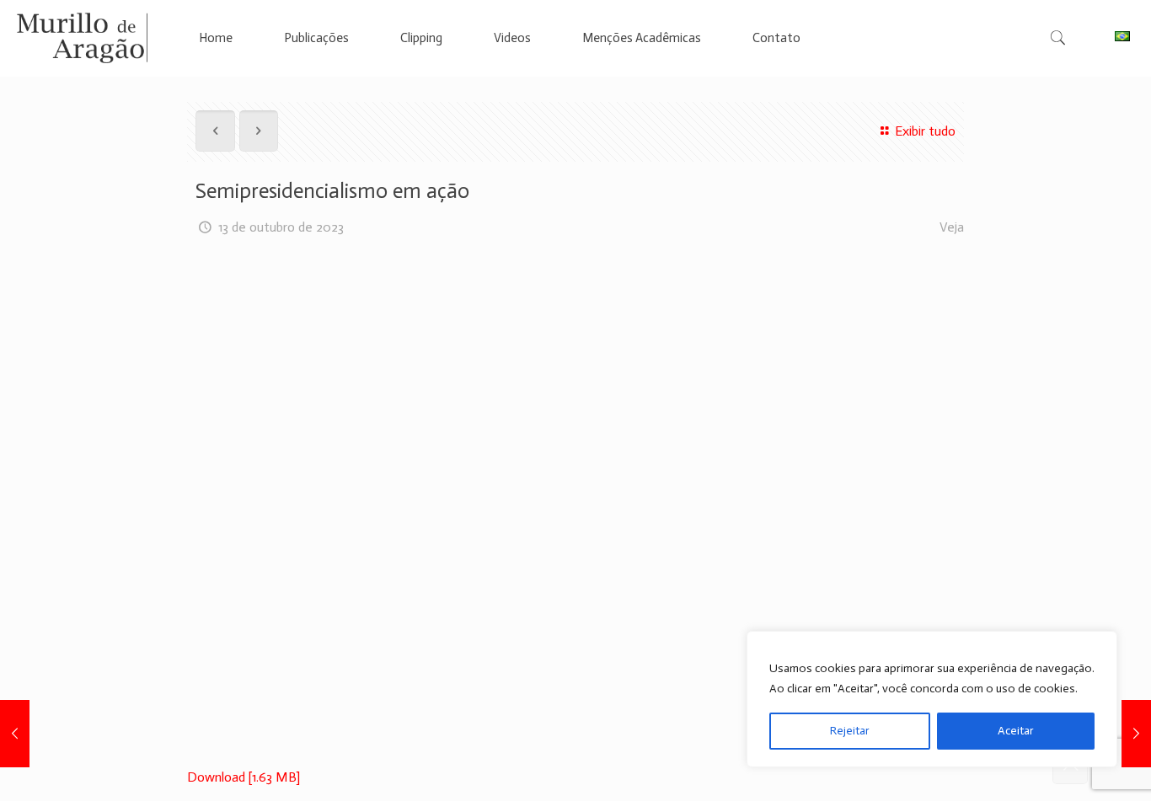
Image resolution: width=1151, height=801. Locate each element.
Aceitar (1016, 731)
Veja (952, 227)
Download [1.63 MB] (243, 777)
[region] (932, 699)
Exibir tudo (925, 131)
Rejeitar (850, 731)
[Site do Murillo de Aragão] (82, 38)
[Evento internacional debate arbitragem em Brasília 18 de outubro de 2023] (1136, 733)
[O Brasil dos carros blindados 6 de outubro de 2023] (14, 733)
